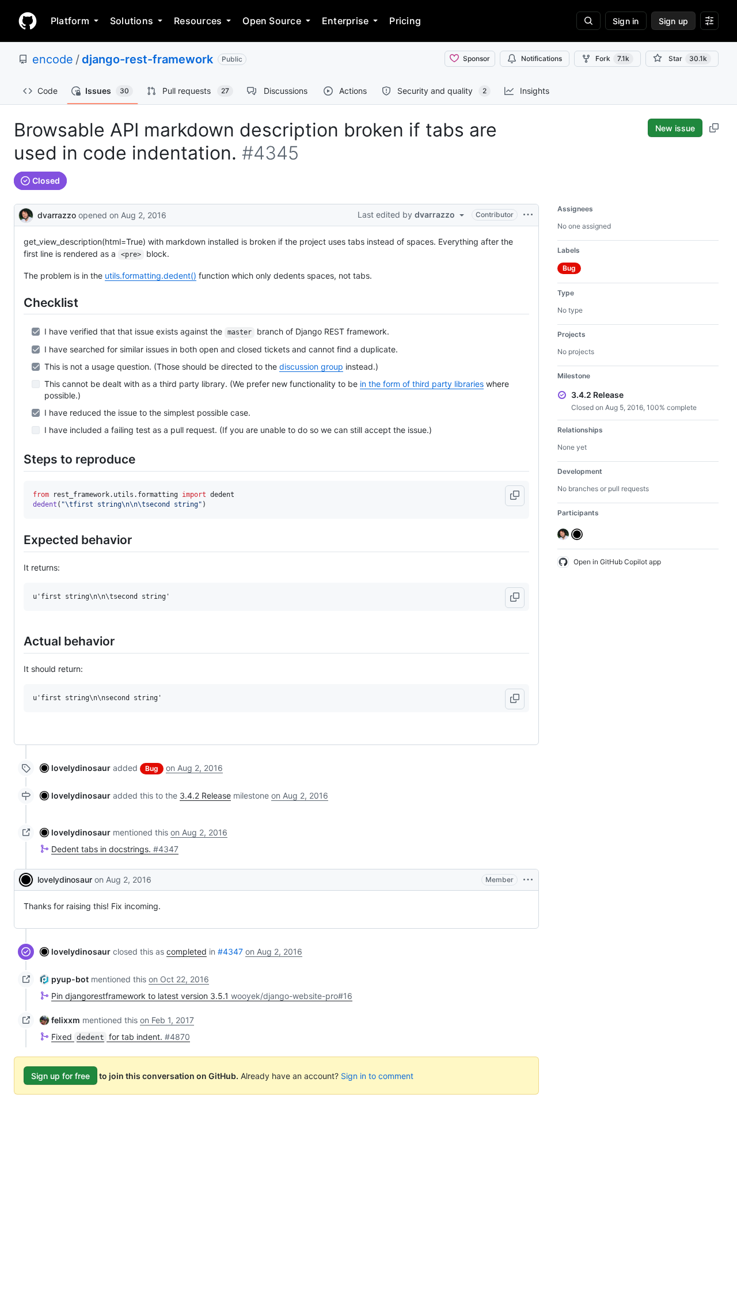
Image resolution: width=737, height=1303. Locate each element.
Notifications (541, 58)
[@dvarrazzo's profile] (26, 214)
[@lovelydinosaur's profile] (26, 880)
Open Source (271, 20)
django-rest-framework (147, 59)
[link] (75, 768)
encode (52, 59)
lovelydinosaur (64, 879)
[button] (515, 495)
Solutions (131, 20)
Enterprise (345, 20)
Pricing (405, 20)
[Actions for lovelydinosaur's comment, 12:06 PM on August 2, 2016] (528, 880)
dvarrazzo (56, 215)
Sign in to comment (377, 1076)
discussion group (311, 366)
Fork (612, 58)
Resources (198, 20)
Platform (70, 20)
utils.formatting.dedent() (150, 275)
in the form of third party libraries (422, 384)
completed (186, 951)
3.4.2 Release (205, 795)
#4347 (230, 951)
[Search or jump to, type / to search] (588, 21)
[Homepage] (27, 21)
